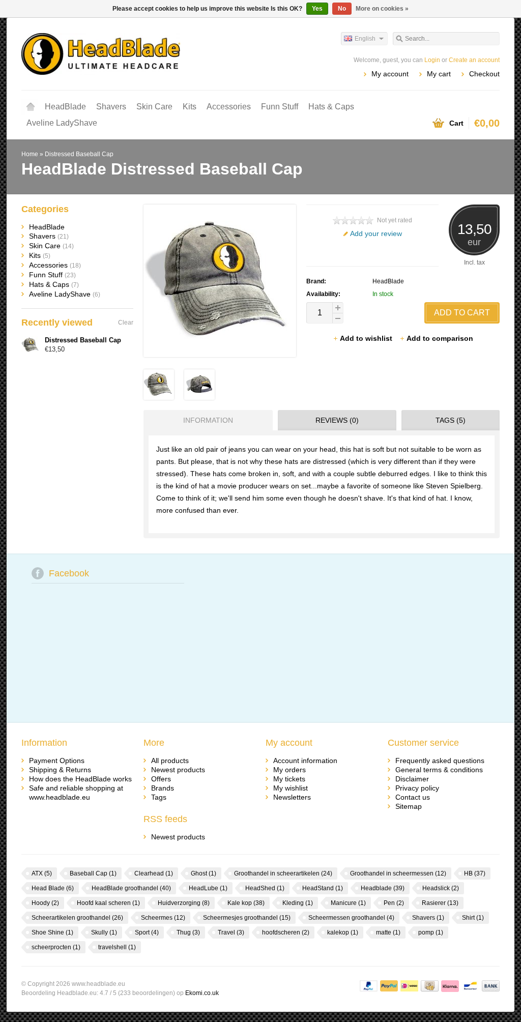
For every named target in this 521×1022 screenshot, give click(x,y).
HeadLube (208, 888)
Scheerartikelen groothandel (77, 917)
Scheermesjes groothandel (247, 917)
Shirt (473, 917)
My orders (289, 770)
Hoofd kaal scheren (108, 903)
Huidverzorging (184, 903)
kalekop (342, 932)
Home (30, 107)
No (342, 8)
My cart (439, 74)
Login (432, 60)
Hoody (45, 903)
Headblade (382, 888)
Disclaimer (412, 779)
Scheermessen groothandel (351, 917)
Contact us (412, 797)
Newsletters (292, 797)
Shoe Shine (52, 932)
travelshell (117, 947)
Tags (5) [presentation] (451, 420)
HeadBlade (65, 106)
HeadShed (264, 888)
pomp (430, 932)
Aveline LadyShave (61, 123)
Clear (125, 322)
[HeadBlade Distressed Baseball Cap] (158, 397)
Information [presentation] (208, 420)
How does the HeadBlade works (80, 779)
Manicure (348, 903)
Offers (161, 779)
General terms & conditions (439, 770)
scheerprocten (56, 947)
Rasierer (440, 903)
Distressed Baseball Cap (79, 154)
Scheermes (163, 917)
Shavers (111, 106)
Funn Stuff (279, 106)
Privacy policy (417, 788)
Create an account (474, 60)
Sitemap (408, 806)
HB (474, 873)
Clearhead (153, 873)
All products (170, 760)
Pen (394, 903)
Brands (162, 788)
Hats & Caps (331, 106)
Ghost (203, 873)
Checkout (484, 74)
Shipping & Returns (60, 770)
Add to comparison (440, 338)
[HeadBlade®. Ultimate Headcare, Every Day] (140, 53)
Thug (188, 932)
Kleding (297, 903)
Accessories (229, 106)
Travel (231, 932)
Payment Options (56, 760)
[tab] (205, 420)
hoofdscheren (285, 932)
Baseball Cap (93, 873)
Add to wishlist (367, 338)
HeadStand (322, 888)
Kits (189, 106)
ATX (42, 873)
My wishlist (290, 788)
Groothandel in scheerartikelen (283, 873)
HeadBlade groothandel (131, 888)
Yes (317, 8)
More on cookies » (382, 8)
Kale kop (246, 903)
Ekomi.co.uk (202, 993)
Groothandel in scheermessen (398, 873)
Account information (305, 760)
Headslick (440, 888)
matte (388, 932)
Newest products (178, 770)
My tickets (289, 779)
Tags (158, 797)
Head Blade (53, 888)
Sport (147, 932)
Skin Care (154, 106)
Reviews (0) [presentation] (337, 420)
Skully (104, 932)
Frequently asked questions (439, 760)
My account (390, 74)
